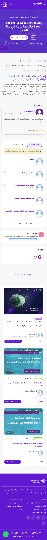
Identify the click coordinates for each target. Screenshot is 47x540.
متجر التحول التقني (15, 503)
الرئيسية (35, 17)
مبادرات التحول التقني (14, 506)
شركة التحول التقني (15, 500)
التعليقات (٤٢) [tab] (34, 145)
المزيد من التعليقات (25, 224)
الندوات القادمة (40, 506)
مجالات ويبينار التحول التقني (36, 503)
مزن (20, 509)
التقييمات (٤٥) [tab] (18, 145)
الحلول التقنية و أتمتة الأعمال (19, 17)
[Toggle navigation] (44, 4)
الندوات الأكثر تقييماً (39, 509)
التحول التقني (16, 536)
